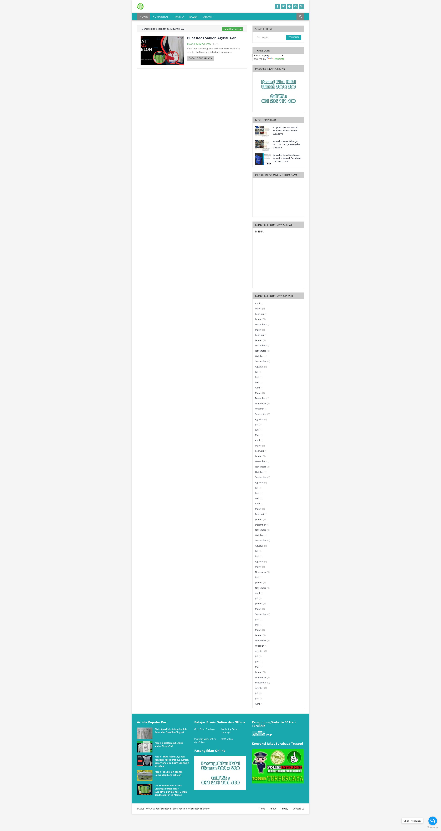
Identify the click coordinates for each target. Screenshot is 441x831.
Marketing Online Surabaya (229, 731)
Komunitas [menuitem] (161, 16)
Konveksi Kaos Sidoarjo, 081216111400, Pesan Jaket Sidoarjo (286, 144)
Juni (258, 377)
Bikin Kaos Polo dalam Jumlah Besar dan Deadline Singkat (171, 731)
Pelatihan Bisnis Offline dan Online (205, 740)
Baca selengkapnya (200, 58)
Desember (262, 324)
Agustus (261, 366)
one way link (149, 719)
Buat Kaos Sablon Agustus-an (212, 38)
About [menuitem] (208, 16)
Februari (261, 313)
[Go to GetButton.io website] (432, 827)
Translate (279, 58)
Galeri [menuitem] (193, 16)
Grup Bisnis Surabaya (204, 729)
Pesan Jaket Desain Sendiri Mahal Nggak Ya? (169, 744)
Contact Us (298, 808)
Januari (260, 319)
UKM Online (227, 738)
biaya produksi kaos (199, 43)
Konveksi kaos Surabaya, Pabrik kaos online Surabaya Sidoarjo (178, 808)
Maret (260, 308)
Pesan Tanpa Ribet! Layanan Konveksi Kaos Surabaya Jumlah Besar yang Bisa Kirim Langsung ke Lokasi (172, 761)
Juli (258, 371)
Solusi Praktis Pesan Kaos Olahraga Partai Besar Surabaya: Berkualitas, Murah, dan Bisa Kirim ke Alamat (171, 790)
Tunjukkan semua (232, 28)
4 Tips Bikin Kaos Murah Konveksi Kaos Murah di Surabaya (285, 130)
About (273, 808)
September (262, 361)
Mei (258, 382)
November (262, 350)
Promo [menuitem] (179, 16)
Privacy (284, 808)
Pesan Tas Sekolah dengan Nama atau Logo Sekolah (168, 773)
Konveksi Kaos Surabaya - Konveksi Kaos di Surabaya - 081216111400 (287, 158)
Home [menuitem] (144, 16)
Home (262, 808)
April (259, 303)
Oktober (261, 356)
